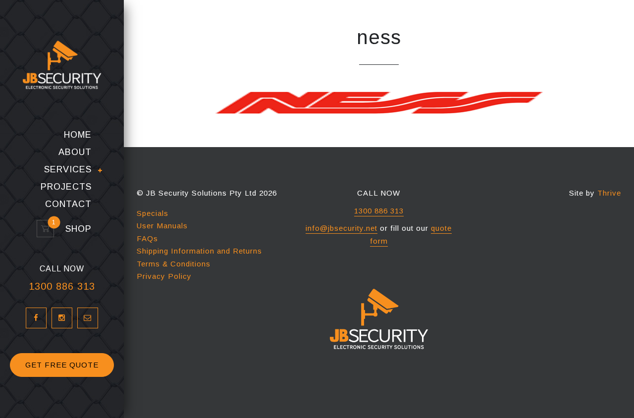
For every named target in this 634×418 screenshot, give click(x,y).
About (75, 152)
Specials (152, 213)
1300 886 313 (62, 286)
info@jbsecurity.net (341, 228)
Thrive (609, 193)
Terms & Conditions (174, 264)
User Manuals (162, 225)
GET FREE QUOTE (62, 365)
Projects (66, 187)
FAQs (147, 238)
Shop (74, 229)
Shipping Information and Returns (199, 251)
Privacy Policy (164, 276)
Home (78, 135)
